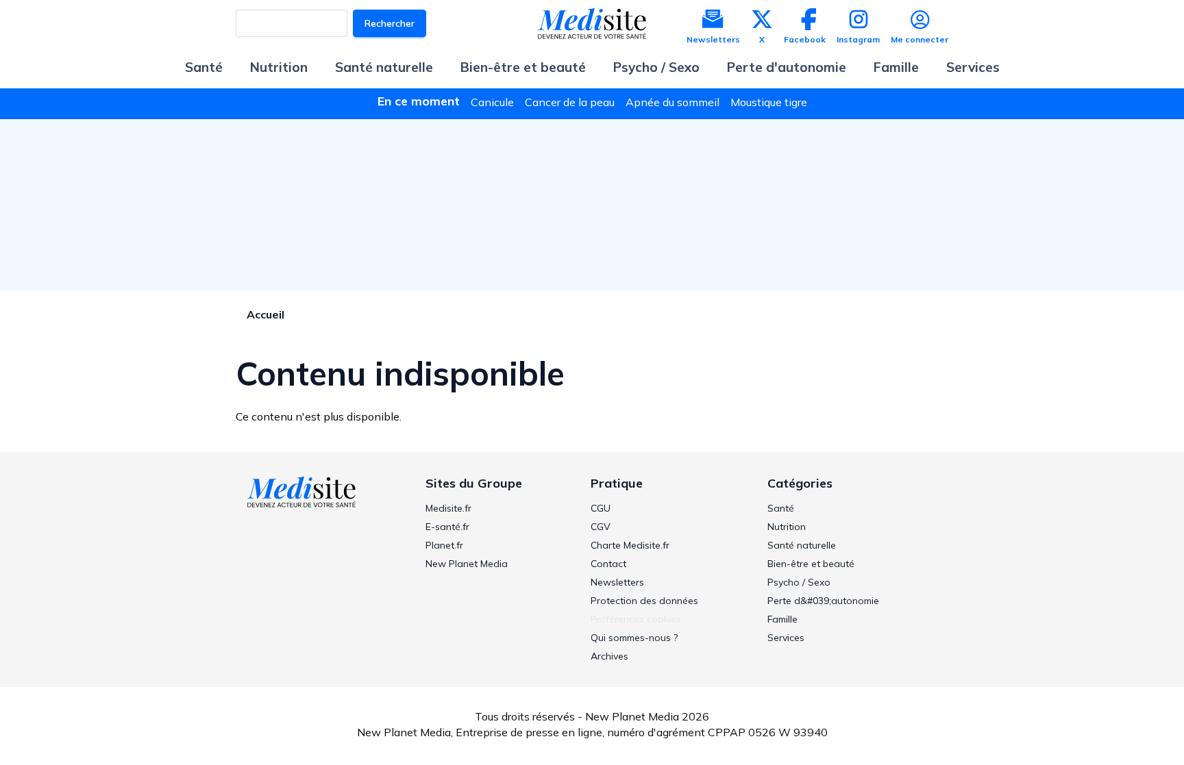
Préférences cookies (636, 619)
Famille (896, 67)
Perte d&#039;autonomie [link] (823, 600)
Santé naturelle (384, 67)
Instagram (858, 39)
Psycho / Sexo (656, 67)
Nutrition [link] (786, 527)
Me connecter (919, 39)
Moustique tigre (768, 102)
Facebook (805, 39)
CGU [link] (600, 508)
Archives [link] (609, 656)
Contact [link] (608, 563)
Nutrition (279, 67)
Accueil (265, 314)
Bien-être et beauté (523, 67)
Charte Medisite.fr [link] (630, 545)
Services (973, 67)
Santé (204, 67)
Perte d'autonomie (786, 67)
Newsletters (713, 39)
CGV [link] (600, 527)
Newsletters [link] (617, 582)
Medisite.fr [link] (448, 508)
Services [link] (785, 637)
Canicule (492, 102)
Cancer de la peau (570, 102)
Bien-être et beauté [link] (810, 563)
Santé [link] (780, 508)
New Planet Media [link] (467, 563)
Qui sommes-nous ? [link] (634, 637)
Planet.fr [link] (444, 545)
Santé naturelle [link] (801, 545)
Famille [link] (782, 619)
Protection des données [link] (644, 600)
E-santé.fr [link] (447, 527)
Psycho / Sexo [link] (798, 582)
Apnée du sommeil (672, 102)
